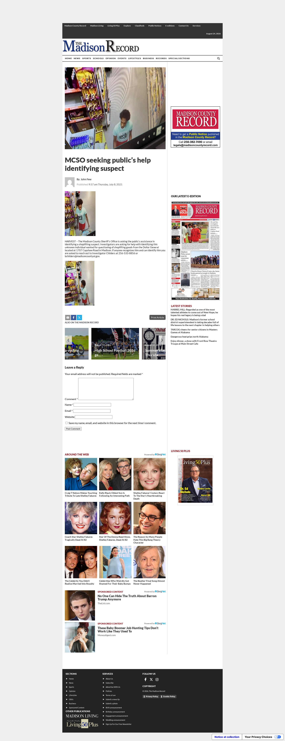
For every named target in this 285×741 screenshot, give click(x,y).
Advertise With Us (113, 687)
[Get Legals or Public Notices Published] (195, 146)
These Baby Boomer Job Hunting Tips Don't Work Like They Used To (128, 631)
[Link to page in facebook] (73, 317)
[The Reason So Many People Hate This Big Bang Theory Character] (149, 518)
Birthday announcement (115, 712)
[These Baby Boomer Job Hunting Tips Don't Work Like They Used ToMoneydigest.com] (80, 637)
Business (148, 58)
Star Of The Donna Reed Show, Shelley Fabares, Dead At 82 (114, 538)
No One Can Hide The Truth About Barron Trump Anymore (127, 599)
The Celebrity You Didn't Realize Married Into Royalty (79, 582)
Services (196, 25)
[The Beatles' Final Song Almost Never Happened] (149, 562)
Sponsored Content (76, 708)
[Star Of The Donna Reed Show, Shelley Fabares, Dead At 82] (115, 518)
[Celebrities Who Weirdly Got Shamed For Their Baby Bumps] (115, 562)
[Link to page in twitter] (79, 317)
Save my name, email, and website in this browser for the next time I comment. (112, 422)
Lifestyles (134, 58)
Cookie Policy (169, 696)
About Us (109, 679)
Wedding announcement (115, 720)
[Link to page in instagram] (157, 679)
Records (161, 58)
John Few (86, 179)
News (77, 58)
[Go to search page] (218, 58)
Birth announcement (114, 708)
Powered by (149, 591)
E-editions (169, 25)
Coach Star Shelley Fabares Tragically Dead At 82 (79, 538)
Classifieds (139, 25)
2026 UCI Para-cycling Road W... (61, 352)
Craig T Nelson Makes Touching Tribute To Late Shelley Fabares (81, 494)
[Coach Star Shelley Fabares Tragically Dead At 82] (81, 518)
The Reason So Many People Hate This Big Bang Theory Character (147, 539)
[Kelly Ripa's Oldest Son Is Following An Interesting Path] (115, 474)
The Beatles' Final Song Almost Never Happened (149, 582)
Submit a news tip (113, 699)
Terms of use (111, 695)
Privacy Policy (152, 696)
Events (122, 58)
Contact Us (184, 25)
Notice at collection (227, 737)
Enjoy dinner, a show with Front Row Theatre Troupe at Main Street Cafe (194, 342)
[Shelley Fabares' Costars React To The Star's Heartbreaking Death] (149, 474)
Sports (86, 58)
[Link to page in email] (67, 317)
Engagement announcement (117, 716)
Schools (98, 58)
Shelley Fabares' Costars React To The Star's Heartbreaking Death (148, 495)
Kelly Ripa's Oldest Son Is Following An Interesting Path (114, 494)
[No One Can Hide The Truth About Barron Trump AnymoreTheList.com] (80, 605)
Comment (71, 399)
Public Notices (154, 25)
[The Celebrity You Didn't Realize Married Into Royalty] (81, 562)
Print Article (157, 317)
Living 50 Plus (114, 25)
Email (69, 410)
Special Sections (179, 58)
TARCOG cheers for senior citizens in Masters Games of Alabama (194, 331)
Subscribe (109, 683)
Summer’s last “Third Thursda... (161, 352)
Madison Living (96, 25)
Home (68, 58)
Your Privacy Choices (258, 737)
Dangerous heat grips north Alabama (189, 336)
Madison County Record (75, 25)
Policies (109, 691)
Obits (71, 699)
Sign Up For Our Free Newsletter (118, 724)
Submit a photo (112, 703)
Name (69, 404)
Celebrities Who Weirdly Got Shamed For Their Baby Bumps (115, 582)
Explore (127, 25)
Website (69, 416)
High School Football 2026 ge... (115, 352)
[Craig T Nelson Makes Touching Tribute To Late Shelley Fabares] (81, 474)
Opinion (111, 58)
